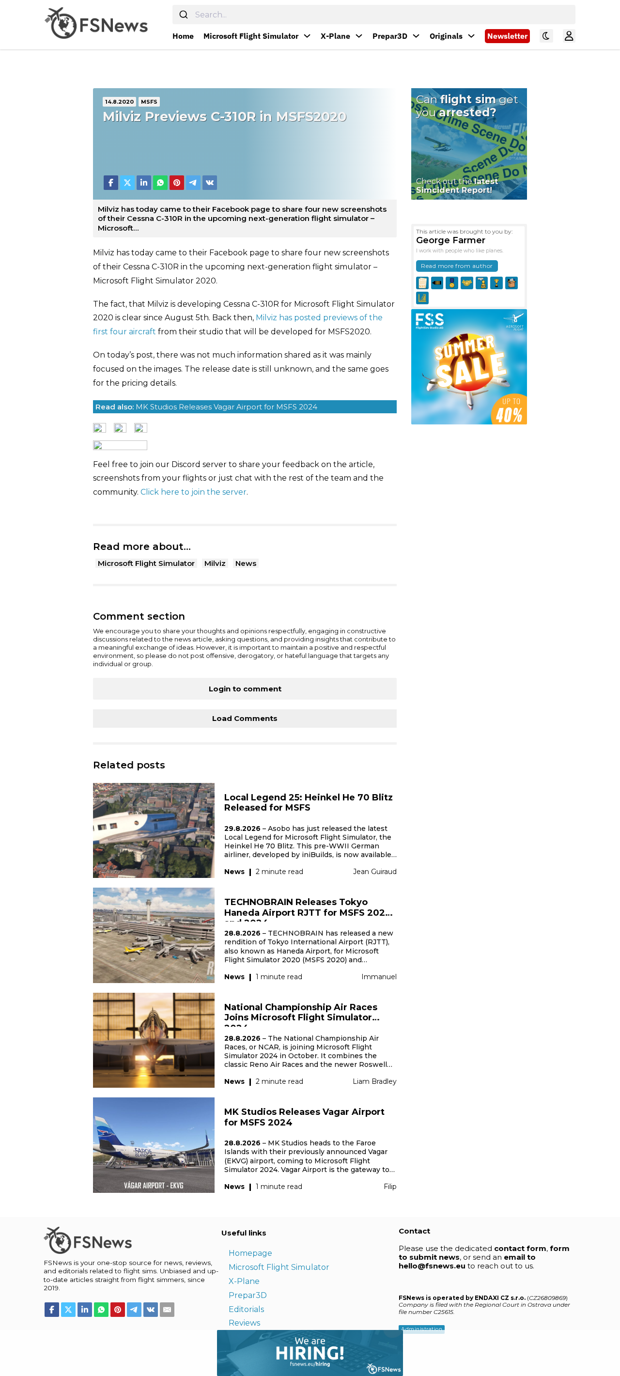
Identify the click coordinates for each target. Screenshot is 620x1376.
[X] (127, 182)
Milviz (215, 563)
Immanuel (379, 976)
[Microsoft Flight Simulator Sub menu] (307, 36)
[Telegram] (193, 182)
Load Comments (245, 718)
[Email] (167, 1309)
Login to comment (245, 688)
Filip (390, 1186)
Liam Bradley (375, 1081)
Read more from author (457, 265)
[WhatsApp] (160, 182)
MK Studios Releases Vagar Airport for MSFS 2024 (206, 406)
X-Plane (335, 36)
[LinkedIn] (144, 182)
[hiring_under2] (201, 1352)
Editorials (246, 1309)
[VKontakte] (209, 182)
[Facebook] (111, 182)
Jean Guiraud (375, 871)
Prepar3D (389, 36)
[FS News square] (469, 366)
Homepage (250, 1253)
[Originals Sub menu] (471, 36)
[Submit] (183, 14)
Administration (421, 1329)
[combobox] (373, 14)
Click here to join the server (193, 492)
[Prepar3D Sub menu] (416, 36)
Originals (446, 36)
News (245, 563)
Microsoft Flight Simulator (250, 36)
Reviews (244, 1323)
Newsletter (507, 36)
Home (183, 36)
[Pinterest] (177, 182)
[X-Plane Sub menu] (359, 36)
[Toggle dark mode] (546, 36)
